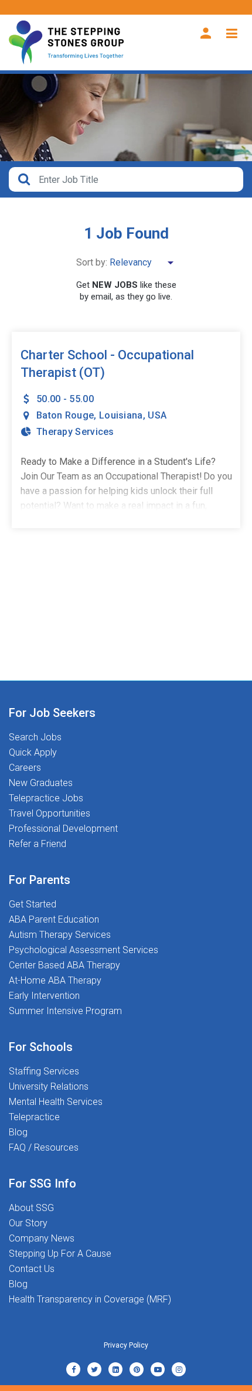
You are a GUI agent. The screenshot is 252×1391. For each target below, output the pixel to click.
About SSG (31, 1208)
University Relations (48, 1086)
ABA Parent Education (54, 919)
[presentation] (135, 179)
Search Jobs (35, 737)
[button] (126, 179)
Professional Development (63, 829)
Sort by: (91, 262)
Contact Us (32, 1269)
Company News (41, 1238)
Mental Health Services (56, 1102)
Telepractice (34, 1117)
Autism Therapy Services (60, 935)
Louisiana (121, 415)
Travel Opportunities (49, 813)
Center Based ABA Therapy (64, 965)
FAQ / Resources (44, 1147)
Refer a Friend (37, 844)
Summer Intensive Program (65, 1011)
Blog (18, 1132)
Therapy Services (75, 431)
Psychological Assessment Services (83, 950)
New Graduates (41, 783)
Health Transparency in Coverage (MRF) (90, 1299)
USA (157, 415)
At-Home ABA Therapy (55, 980)
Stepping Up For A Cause (60, 1254)
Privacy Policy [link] (126, 1345)
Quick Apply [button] (33, 752)
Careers (25, 768)
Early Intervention (44, 996)
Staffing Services (44, 1071)
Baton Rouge (65, 415)
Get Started (32, 904)
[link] (73, 1369)
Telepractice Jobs (46, 798)
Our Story (28, 1223)
